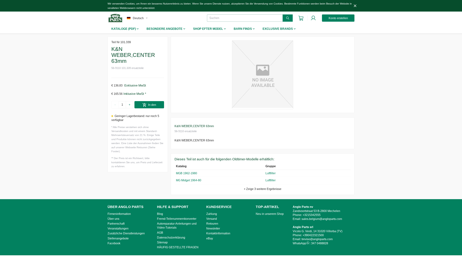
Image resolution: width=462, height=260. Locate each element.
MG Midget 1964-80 (188, 180)
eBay (209, 238)
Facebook (114, 243)
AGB (160, 232)
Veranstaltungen (118, 228)
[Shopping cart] (300, 18)
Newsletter (213, 228)
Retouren (212, 223)
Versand (211, 218)
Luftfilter (271, 173)
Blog (160, 213)
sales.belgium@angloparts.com (322, 218)
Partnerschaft (116, 223)
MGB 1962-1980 (186, 173)
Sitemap (162, 242)
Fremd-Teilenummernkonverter (176, 218)
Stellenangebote (118, 238)
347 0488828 (319, 243)
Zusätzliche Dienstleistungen (126, 233)
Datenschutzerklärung (171, 237)
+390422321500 (313, 235)
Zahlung (211, 213)
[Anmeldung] (313, 18)
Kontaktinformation (218, 233)
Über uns (113, 218)
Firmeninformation (119, 213)
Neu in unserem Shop (270, 213)
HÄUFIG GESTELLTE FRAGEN (178, 247)
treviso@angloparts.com (317, 239)
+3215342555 (312, 214)
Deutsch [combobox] (138, 18)
